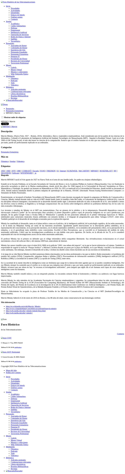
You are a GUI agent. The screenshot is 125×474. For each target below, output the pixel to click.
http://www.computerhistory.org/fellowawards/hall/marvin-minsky (31, 309)
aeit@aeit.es (17, 361)
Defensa (14, 28)
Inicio (8, 6)
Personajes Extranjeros (19, 54)
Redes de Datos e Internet (21, 37)
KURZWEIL (72, 171)
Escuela (36, 171)
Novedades (15, 8)
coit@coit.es (17, 347)
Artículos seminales (18, 89)
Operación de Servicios (20, 35)
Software (15, 173)
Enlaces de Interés (18, 15)
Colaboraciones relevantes (21, 92)
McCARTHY (84, 171)
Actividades (15, 10)
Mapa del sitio (11, 370)
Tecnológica (15, 41)
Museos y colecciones (19, 72)
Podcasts (14, 81)
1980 (19, 171)
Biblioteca (10, 87)
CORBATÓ (26, 171)
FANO (42, 171)
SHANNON (6, 173)
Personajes (10, 43)
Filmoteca (14, 78)
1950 (3, 171)
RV (115, 171)
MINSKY (95, 171)
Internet (63, 171)
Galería (13, 67)
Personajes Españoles (19, 52)
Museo (8, 65)
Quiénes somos (16, 17)
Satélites (14, 39)
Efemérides (15, 13)
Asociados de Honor (19, 46)
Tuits (13, 83)
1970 (13, 171)
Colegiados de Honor (19, 48)
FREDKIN (51, 171)
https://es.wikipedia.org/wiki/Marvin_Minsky (23, 306)
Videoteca (14, 85)
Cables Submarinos (18, 26)
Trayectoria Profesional (20, 63)
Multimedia (10, 76)
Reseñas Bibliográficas (19, 96)
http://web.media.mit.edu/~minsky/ (19, 313)
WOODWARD (27, 173)
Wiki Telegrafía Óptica (19, 74)
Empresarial (15, 30)
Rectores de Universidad (20, 61)
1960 (8, 171)
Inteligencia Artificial (19, 32)
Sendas (8, 21)
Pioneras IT (15, 56)
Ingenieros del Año (18, 50)
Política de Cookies (13, 373)
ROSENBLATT (106, 171)
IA (58, 171)
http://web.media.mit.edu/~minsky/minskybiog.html (26, 311)
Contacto (14, 19)
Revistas (14, 98)
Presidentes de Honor (19, 59)
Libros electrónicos (18, 94)
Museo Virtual (16, 70)
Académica (15, 24)
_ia (35, 173)
